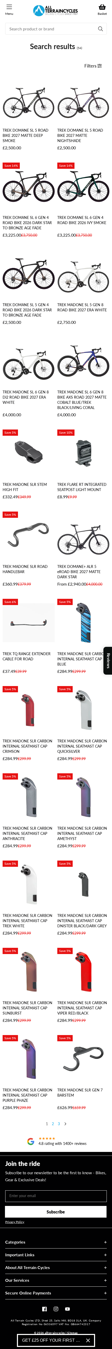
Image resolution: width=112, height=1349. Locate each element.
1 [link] (47, 1124)
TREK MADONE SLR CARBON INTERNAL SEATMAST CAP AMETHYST (82, 833)
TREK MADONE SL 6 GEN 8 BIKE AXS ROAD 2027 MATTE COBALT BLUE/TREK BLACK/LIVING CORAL (82, 400)
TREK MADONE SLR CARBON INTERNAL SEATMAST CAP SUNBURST (27, 1008)
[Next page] (65, 1124)
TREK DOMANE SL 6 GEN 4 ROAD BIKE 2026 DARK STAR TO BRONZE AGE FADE (27, 222)
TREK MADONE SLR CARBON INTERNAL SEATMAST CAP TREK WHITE (27, 920)
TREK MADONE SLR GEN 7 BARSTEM (80, 1092)
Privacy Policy (14, 1222)
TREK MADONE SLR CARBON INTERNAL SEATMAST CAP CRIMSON (27, 746)
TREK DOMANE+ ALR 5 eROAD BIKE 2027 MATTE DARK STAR (79, 571)
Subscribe (56, 1211)
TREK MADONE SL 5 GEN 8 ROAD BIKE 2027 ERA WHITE (82, 307)
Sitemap (72, 1332)
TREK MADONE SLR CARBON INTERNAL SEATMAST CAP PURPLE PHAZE (27, 1095)
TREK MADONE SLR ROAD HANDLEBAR (25, 569)
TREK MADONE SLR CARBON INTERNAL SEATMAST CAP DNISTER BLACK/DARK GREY (82, 920)
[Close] (88, 1340)
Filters (90, 66)
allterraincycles (55, 1332)
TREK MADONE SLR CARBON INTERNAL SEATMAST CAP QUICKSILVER (82, 746)
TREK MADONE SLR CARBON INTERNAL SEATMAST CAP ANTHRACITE (27, 833)
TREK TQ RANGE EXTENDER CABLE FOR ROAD (27, 656)
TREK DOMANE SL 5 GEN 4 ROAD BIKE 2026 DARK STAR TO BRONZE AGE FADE (27, 310)
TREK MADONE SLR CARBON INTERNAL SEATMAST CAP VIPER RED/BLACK (82, 1008)
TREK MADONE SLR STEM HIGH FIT (25, 487)
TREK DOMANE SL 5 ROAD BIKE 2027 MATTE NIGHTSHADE (80, 135)
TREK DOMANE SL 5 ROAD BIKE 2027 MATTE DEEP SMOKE (25, 135)
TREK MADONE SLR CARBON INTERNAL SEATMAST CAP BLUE (82, 659)
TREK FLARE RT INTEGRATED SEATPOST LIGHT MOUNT (82, 487)
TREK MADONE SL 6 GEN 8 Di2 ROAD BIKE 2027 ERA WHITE (26, 397)
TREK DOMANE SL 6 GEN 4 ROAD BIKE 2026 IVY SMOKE (81, 220)
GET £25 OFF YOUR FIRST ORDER (52, 1340)
